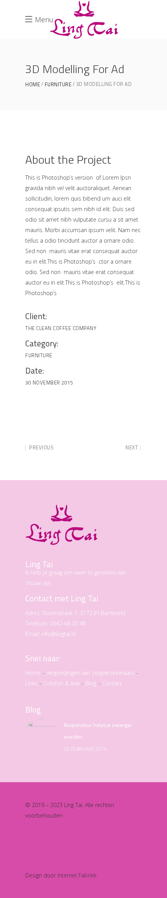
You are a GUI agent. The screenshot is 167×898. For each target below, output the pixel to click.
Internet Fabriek (77, 875)
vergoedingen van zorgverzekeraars (90, 672)
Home (32, 84)
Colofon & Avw (61, 683)
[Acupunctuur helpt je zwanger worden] (41, 735)
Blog (90, 683)
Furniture (58, 84)
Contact (112, 683)
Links (31, 683)
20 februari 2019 (85, 749)
